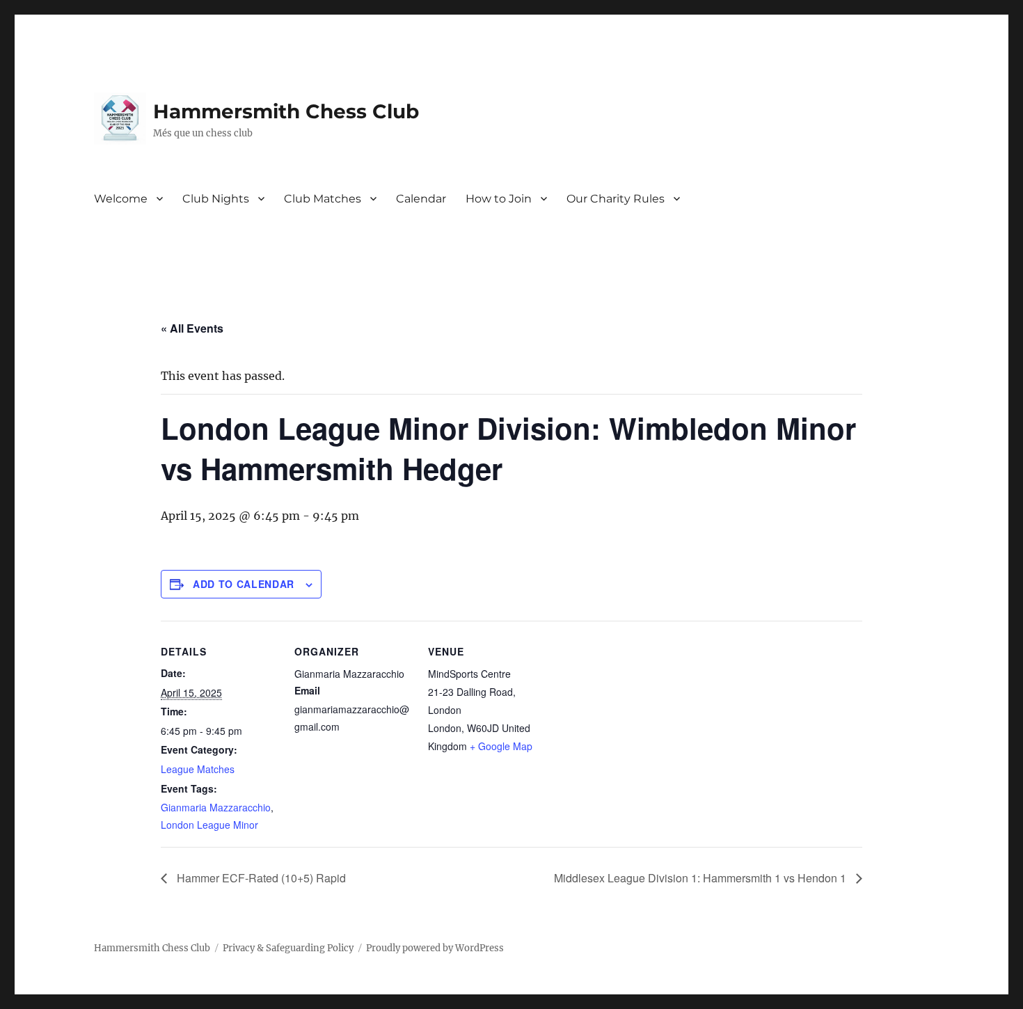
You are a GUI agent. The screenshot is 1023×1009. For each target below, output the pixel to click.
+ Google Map (501, 746)
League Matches (198, 769)
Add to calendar (243, 584)
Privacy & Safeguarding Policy (288, 948)
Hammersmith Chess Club (286, 111)
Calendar (421, 198)
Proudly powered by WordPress (435, 948)
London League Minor (209, 825)
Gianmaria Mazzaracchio (216, 807)
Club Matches (322, 198)
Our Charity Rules (615, 198)
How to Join (499, 198)
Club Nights (215, 198)
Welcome (121, 198)
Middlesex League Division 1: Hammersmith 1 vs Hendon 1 (701, 878)
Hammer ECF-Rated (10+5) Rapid (260, 878)
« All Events (192, 328)
